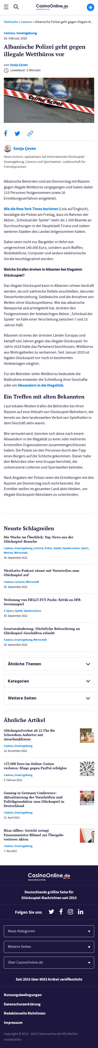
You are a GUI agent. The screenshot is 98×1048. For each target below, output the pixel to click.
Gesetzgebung (26, 33)
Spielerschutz (71, 548)
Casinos (26, 22)
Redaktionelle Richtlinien (24, 1013)
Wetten (8, 553)
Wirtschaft (21, 553)
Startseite (11, 22)
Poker (49, 548)
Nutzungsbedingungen (23, 994)
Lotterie (39, 548)
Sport (84, 548)
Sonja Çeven (19, 65)
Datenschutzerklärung (22, 1004)
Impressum (13, 1022)
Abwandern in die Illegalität (40, 385)
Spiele (57, 548)
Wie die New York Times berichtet (31, 208)
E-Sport (9, 611)
